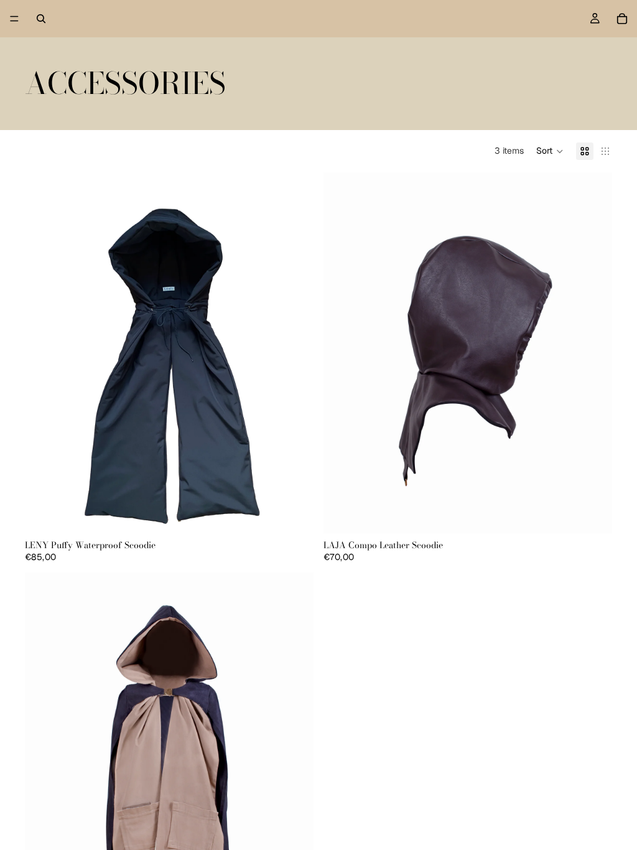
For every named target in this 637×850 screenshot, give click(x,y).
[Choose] (294, 514)
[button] (550, 151)
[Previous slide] (43, 353)
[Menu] (14, 18)
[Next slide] (295, 353)
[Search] (41, 18)
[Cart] (622, 18)
